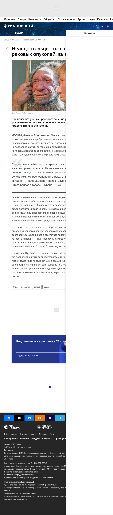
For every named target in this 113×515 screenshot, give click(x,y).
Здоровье (43, 434)
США (15, 287)
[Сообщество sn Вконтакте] (29, 418)
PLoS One (59, 154)
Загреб (37, 287)
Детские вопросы (27, 434)
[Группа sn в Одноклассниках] (40, 418)
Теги (52, 434)
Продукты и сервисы (41, 438)
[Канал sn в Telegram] (60, 418)
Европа (47, 287)
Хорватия (25, 287)
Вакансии (8, 450)
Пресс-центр (61, 438)
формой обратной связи (15, 499)
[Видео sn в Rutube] (50, 418)
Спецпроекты (11, 438)
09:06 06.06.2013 (11, 40)
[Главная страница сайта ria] (17, 26)
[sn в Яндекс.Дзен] (19, 418)
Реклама (24, 438)
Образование (10, 434)
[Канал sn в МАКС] (9, 418)
